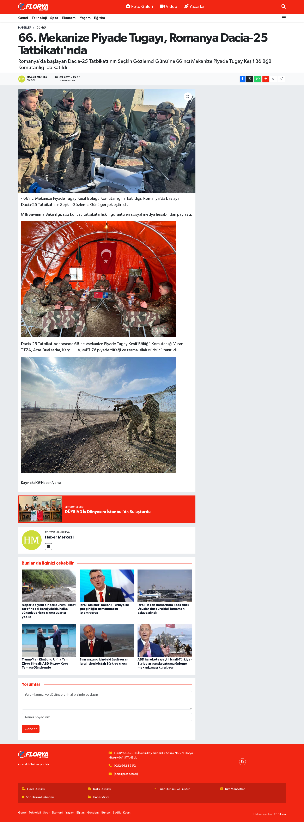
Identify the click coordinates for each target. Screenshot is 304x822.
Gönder (31, 729)
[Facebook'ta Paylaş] (242, 79)
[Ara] (283, 6)
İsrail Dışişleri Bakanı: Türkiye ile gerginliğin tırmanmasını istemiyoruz (104, 608)
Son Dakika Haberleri (40, 797)
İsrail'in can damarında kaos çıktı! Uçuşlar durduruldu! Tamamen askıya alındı (163, 608)
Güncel (105, 812)
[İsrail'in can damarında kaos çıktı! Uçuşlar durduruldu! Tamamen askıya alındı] (165, 585)
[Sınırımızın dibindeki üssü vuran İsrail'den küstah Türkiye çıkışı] (107, 640)
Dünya (41, 27)
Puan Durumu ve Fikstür (174, 789)
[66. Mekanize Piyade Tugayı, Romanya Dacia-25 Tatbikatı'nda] (106, 141)
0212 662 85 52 (125, 765)
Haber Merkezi (59, 537)
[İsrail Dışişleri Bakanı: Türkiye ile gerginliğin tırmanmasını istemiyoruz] (107, 585)
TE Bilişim (280, 814)
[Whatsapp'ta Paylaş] (257, 79)
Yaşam (85, 18)
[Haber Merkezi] (32, 540)
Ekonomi (69, 18)
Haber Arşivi (101, 797)
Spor (54, 18)
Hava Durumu (36, 789)
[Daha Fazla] (265, 79)
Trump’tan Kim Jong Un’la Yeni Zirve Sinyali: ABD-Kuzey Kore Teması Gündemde (45, 663)
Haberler (24, 27)
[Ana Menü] (284, 18)
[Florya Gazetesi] (33, 7)
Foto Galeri (142, 6)
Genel (23, 18)
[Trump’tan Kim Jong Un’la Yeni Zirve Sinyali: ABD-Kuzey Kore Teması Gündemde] (49, 640)
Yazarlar (197, 6)
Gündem (93, 812)
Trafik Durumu (102, 789)
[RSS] (242, 761)
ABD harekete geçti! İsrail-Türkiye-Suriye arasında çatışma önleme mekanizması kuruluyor (165, 663)
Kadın (126, 812)
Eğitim (99, 18)
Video (171, 6)
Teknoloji (39, 18)
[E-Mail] (48, 546)
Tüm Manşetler (235, 789)
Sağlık (117, 812)
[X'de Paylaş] (249, 79)
